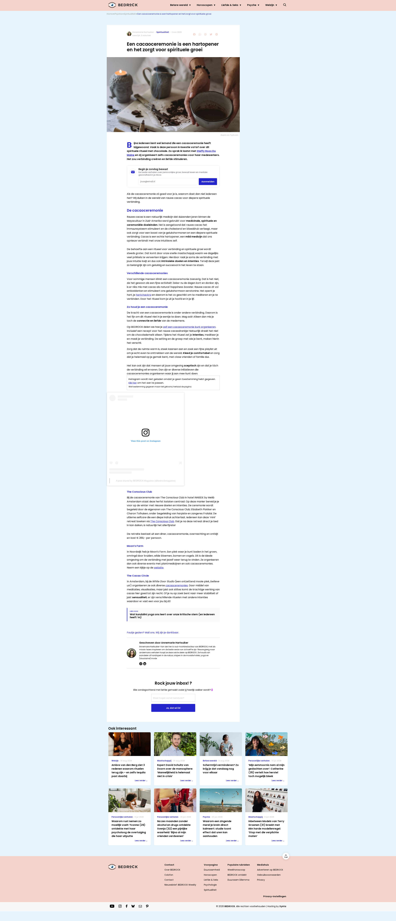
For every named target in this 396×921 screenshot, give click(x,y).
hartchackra (143, 295)
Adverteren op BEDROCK (270, 869)
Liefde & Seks (229, 5)
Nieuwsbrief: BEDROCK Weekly (180, 884)
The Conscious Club (162, 521)
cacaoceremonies (177, 585)
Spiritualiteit (130, 13)
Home (110, 13)
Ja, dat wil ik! (173, 708)
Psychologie (210, 884)
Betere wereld (179, 5)
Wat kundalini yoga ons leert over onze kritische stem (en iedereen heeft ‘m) (172, 616)
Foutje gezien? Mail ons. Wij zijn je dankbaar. (153, 632)
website (159, 567)
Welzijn (269, 5)
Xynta (282, 906)
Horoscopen (204, 5)
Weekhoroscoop (236, 869)
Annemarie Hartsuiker (143, 32)
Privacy (261, 879)
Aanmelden (207, 181)
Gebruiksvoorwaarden (269, 874)
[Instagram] (140, 664)
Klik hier (133, 382)
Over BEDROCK (172, 869)
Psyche (251, 5)
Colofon (168, 874)
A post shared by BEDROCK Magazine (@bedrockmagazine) (146, 480)
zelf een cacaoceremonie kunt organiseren (189, 327)
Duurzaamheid (212, 869)
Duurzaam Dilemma (238, 879)
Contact (169, 879)
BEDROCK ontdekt (237, 874)
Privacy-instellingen (274, 896)
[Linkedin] (144, 664)
